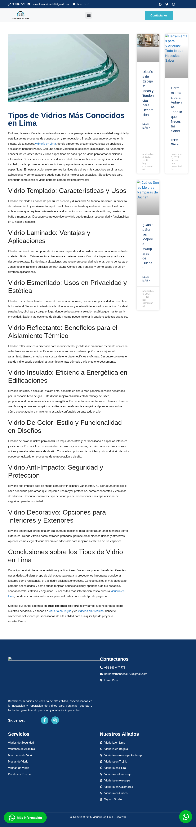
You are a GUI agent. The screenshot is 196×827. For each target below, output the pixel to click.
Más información (29, 818)
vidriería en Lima (45, 143)
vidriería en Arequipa (91, 611)
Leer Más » (146, 125)
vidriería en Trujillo (60, 611)
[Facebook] (160, 4)
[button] (88, 15)
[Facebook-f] (44, 720)
